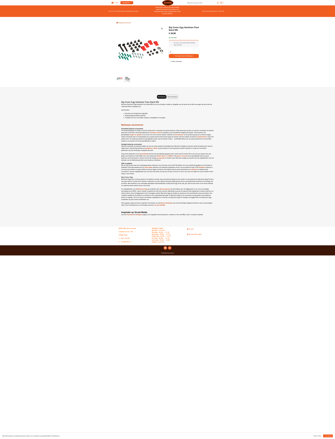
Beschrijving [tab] (161, 96)
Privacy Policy (317, 436)
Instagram (139, 214)
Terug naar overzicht (124, 22)
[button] (161, 28)
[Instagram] (169, 248)
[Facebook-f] (165, 248)
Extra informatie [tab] (172, 96)
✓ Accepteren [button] (328, 436)
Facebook (130, 214)
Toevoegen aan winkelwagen (184, 56)
